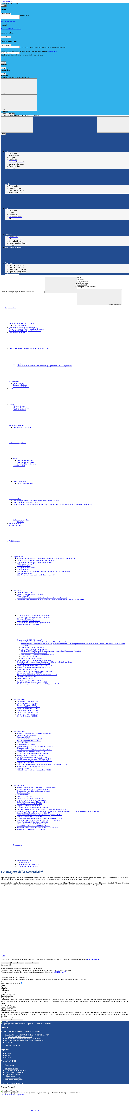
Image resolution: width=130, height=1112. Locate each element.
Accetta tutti (31, 963)
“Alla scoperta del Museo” (25, 564)
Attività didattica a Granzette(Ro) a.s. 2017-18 (32, 757)
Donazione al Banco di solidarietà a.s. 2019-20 (32, 682)
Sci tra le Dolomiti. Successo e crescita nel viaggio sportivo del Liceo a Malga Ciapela (44, 366)
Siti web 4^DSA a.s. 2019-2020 (27, 714)
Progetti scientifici (19, 785)
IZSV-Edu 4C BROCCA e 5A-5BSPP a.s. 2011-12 (33, 826)
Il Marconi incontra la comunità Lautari (25, 502)
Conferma (11, 113)
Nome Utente (24, 16)
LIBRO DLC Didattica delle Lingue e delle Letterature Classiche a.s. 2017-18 (42, 764)
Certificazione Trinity (20, 481)
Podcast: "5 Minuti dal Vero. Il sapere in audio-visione (26, 329)
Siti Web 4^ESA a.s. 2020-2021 (27, 716)
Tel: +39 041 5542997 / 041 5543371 (20, 1037)
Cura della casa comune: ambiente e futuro (34, 649)
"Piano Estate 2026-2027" (21, 325)
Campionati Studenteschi (21, 387)
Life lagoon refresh (23, 569)
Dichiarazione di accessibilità (14, 1072)
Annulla (4, 113)
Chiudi (3, 62)
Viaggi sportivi (18, 364)
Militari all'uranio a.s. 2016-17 (26, 744)
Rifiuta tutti (17, 963)
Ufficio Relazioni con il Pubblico (15, 1070)
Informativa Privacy (11, 1069)
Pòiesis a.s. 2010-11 (23, 742)
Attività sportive (14, 381)
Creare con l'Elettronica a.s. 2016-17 (28, 709)
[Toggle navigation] (17, 124)
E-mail (22, 47)
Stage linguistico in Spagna (25, 462)
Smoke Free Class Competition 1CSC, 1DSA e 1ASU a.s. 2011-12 (38, 827)
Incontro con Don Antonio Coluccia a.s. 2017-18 (32, 752)
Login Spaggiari (52, 51)
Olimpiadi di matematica (21, 408)
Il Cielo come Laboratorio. (17, 332)
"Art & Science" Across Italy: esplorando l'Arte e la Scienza (36, 560)
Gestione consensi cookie (13, 1078)
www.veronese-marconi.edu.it (11, 983)
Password (23, 18)
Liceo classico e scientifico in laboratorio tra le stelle (33, 791)
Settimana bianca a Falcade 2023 (27, 866)
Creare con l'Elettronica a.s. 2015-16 (28, 707)
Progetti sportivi (18, 845)
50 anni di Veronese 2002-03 (26, 735)
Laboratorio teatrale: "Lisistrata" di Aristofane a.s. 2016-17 (36, 746)
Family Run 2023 (18, 383)
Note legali (8, 1067)
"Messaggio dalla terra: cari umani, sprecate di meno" (34, 622)
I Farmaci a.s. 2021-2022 (25, 796)
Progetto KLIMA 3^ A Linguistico (28, 624)
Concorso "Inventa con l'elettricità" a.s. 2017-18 (32, 807)
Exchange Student (19, 466)
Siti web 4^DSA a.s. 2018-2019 (27, 712)
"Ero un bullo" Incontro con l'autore (32, 647)
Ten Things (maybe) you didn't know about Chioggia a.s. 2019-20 (38, 684)
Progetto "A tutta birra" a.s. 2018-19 (28, 806)
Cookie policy (9, 1065)
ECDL (11, 389)
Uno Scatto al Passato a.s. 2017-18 (28, 676)
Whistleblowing (10, 1076)
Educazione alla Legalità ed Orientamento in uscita (37, 655)
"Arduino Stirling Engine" (25, 592)
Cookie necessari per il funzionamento (13, 977)
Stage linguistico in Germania (26, 464)
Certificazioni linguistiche (17, 443)
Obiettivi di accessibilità (12, 1074)
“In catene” (20, 522)
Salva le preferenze (16, 1020)
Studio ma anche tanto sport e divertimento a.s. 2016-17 (35, 671)
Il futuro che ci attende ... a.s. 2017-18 (29, 710)
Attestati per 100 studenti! (25, 483)
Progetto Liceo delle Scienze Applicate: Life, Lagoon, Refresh (37, 787)
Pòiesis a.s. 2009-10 (23, 737)
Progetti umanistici (19, 731)
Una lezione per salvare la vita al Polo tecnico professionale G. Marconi (36, 501)
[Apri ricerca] (113, 124)
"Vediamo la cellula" (23, 793)
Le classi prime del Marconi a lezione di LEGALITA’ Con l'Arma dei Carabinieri (47, 642)
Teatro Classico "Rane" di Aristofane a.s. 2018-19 (33, 766)
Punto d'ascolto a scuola (17, 425)
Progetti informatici (19, 699)
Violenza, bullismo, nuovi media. (31, 658)
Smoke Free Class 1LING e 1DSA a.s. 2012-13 (32, 822)
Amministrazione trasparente (14, 1080)
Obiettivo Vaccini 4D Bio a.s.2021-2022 (30, 798)
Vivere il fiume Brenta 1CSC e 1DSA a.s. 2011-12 (33, 824)
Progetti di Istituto (82, 281)
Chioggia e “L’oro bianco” (25, 619)
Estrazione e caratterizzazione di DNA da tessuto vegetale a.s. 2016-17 (39, 815)
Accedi (4, 5)
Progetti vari (17, 590)
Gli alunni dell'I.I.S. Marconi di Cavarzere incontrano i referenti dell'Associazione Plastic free (51, 651)
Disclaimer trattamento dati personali (12, 1094)
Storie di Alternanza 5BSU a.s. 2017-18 (30, 678)
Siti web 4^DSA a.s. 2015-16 (26, 705)
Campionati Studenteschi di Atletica (28, 864)
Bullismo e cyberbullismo (21, 520)
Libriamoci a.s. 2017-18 (24, 748)
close (3, 133)
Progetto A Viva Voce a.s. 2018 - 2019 (29, 804)
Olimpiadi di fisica (19, 406)
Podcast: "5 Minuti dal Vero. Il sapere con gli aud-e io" (34, 733)
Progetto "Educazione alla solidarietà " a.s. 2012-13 (33, 667)
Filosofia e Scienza (23, 795)
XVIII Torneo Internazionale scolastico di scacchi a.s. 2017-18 (37, 675)
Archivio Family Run (24, 860)
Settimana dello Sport (20, 385)
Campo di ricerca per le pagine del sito (13, 292)
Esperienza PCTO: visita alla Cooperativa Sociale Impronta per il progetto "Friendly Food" (46, 558)
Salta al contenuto (6, 2)
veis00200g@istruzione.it (25, 1038)
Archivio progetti (82, 283)
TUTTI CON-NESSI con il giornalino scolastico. (25, 331)
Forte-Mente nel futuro (24, 573)
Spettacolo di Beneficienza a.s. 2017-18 (29, 680)
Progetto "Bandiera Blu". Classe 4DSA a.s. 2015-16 (34, 816)
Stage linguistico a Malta (25, 460)
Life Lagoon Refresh (23, 566)
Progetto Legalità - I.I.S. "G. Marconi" (29, 640)
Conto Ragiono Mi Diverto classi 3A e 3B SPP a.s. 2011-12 (36, 665)
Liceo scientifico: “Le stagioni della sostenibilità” (32, 789)
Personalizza (5, 963)
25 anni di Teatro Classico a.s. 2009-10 (29, 739)
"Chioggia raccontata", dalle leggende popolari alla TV (34, 562)
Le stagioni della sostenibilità (26, 567)
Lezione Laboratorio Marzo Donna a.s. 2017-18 (32, 753)
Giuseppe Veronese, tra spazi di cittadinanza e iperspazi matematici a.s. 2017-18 (42, 809)
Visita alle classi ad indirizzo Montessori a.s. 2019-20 (34, 770)
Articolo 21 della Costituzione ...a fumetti (30, 594)
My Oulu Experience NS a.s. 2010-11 (29, 741)
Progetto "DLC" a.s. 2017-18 (26, 762)
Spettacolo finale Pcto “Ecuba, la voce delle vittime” (34, 615)
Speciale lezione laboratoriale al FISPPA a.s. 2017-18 (34, 759)
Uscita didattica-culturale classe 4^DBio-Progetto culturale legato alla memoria (42, 598)
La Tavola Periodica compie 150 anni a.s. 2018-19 (33, 802)
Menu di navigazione (114, 304)
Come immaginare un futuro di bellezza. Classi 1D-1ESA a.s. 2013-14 (39, 818)
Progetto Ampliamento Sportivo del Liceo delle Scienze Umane (29, 348)
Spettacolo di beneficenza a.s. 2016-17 (29, 673)
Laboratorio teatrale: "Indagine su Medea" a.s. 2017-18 (34, 761)
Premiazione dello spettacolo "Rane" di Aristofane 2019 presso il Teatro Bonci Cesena (44, 662)
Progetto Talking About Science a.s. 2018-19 (31, 800)
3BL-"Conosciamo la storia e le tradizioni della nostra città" (36, 575)
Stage (15, 458)
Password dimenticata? (8, 21)
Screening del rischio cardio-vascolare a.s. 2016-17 (33, 813)
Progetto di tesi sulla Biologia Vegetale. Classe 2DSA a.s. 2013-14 (38, 820)
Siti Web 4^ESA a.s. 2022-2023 (27, 701)
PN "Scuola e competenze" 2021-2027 (21, 323)
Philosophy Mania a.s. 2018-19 (27, 768)
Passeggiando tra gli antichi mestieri (28, 621)
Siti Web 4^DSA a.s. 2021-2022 (27, 703)
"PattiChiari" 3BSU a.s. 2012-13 (27, 669)
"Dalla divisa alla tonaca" (29, 656)
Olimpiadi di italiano (19, 410)
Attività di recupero (15, 525)
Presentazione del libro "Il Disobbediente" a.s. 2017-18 (34, 750)
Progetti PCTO (82, 285)
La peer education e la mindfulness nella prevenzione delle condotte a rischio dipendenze (45, 571)
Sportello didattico (15, 523)
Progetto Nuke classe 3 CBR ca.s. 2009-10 (31, 829)
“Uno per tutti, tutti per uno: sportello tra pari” (23, 327)
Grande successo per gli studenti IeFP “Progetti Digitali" (35, 660)
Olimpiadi (12, 404)
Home (79, 277)
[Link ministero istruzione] (10, 3)
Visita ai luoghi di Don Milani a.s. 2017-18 (30, 755)
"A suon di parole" (23, 596)
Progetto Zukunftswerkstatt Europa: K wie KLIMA (33, 664)
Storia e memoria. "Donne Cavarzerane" (34, 653)
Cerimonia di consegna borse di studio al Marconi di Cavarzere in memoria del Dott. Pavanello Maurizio (50, 600)
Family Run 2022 (26, 862)
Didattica (80, 279)
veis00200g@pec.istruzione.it (26, 1040)
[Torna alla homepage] (65, 115)
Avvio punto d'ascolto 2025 (22, 427)
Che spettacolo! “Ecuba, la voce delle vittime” (36, 617)
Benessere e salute (15, 499)
